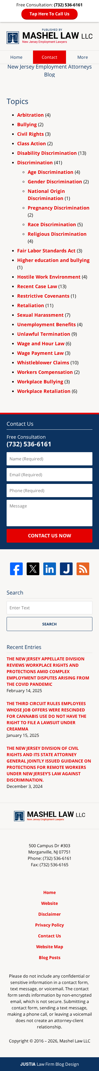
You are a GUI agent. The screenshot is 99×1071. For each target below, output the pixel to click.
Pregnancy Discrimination (58, 208)
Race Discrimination (52, 224)
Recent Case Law (37, 286)
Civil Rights (30, 134)
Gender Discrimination (55, 181)
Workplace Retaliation (43, 391)
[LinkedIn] (49, 568)
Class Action (31, 143)
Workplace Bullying (40, 381)
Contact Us (49, 936)
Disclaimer (49, 914)
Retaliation (30, 305)
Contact (49, 57)
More (82, 57)
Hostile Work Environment (49, 277)
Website (49, 903)
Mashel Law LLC (74, 1041)
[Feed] (83, 568)
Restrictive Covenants (43, 296)
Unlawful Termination (43, 334)
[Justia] (66, 568)
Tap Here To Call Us (49, 14)
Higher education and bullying (53, 260)
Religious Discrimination (57, 234)
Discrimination (35, 162)
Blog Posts (49, 957)
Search (49, 624)
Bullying (27, 124)
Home (16, 57)
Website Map (49, 947)
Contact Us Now (49, 535)
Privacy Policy (49, 925)
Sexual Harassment (40, 315)
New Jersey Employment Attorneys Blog (49, 36)
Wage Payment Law (40, 353)
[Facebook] (16, 568)
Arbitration (30, 115)
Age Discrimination (50, 172)
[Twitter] (33, 568)
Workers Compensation (45, 372)
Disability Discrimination (47, 153)
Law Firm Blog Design (49, 1064)
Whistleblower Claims (43, 362)
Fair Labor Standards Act (46, 250)
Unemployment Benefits (46, 324)
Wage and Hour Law (40, 343)
